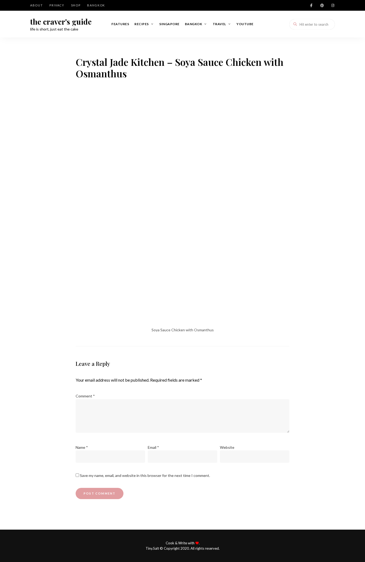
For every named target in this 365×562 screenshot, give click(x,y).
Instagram (332, 5)
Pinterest (322, 5)
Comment (85, 396)
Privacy (56, 5)
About (36, 5)
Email (153, 447)
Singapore (169, 24)
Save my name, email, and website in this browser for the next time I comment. (145, 475)
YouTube (245, 24)
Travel (219, 24)
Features (120, 24)
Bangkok (96, 5)
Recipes (141, 24)
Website (227, 447)
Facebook (311, 5)
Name (82, 447)
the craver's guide (61, 21)
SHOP (76, 5)
